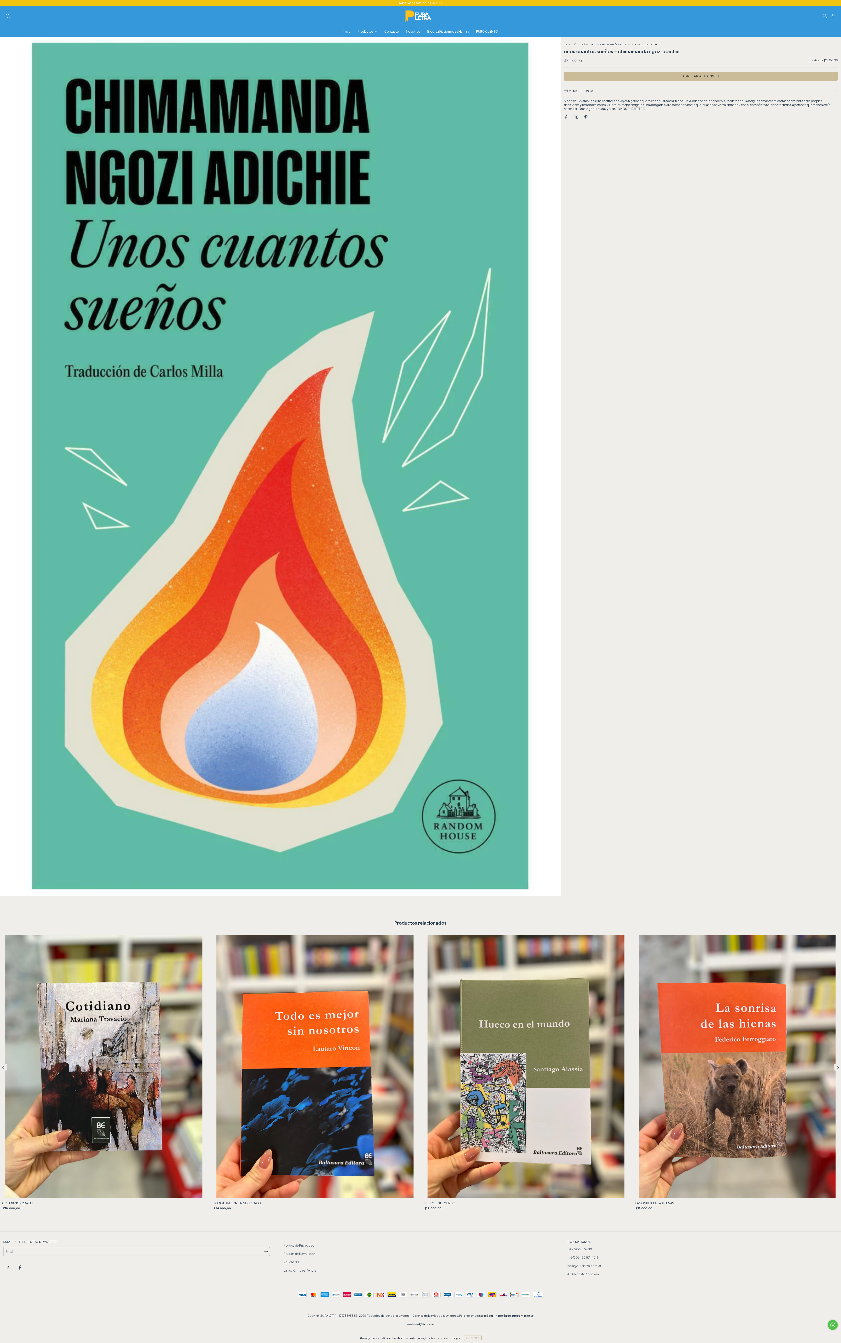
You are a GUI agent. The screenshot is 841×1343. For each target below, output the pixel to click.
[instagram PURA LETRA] (7, 1267)
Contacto (391, 31)
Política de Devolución (300, 1254)
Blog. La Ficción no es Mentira (448, 31)
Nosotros (413, 31)
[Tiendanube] (420, 1325)
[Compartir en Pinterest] (586, 117)
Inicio (347, 31)
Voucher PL (292, 1262)
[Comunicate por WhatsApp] (833, 1325)
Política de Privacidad (299, 1245)
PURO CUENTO (487, 31)
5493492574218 (579, 1249)
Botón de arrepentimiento (516, 1315)
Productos (366, 31)
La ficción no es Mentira (300, 1270)
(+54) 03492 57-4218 (583, 1257)
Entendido (472, 1338)
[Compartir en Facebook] (566, 117)
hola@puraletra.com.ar (584, 1266)
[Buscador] (7, 16)
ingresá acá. (486, 1315)
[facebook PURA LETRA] (20, 1267)
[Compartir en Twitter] (576, 117)
